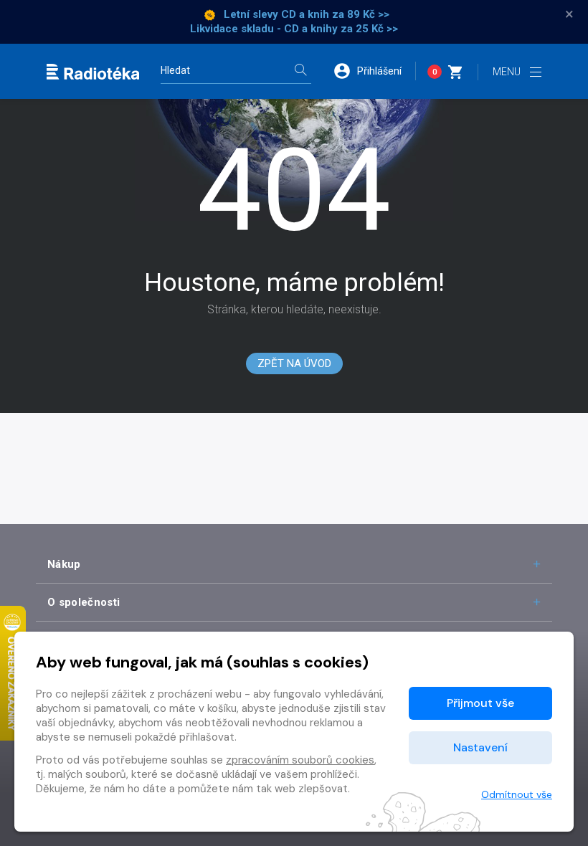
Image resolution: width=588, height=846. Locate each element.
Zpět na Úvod (294, 363)
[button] (374, 71)
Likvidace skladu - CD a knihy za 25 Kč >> (294, 28)
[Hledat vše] (300, 71)
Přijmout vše (480, 702)
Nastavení (480, 747)
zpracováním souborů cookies (300, 760)
